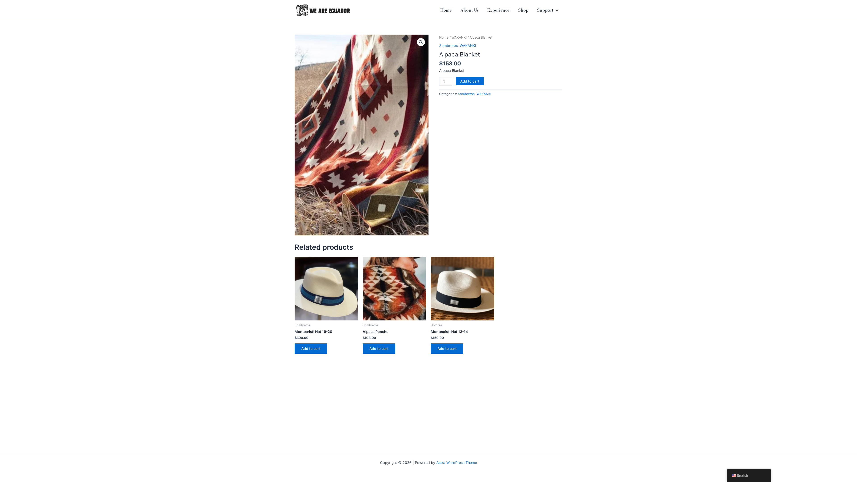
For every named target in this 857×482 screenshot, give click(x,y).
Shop (523, 10)
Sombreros (448, 45)
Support (545, 10)
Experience (498, 10)
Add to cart (469, 81)
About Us (469, 10)
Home (446, 10)
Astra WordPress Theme (456, 462)
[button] (555, 10)
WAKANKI (459, 37)
